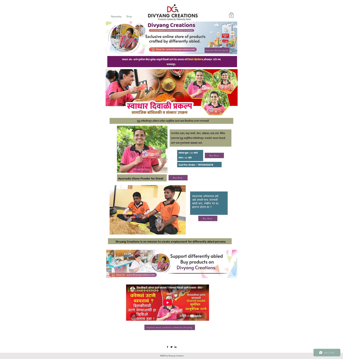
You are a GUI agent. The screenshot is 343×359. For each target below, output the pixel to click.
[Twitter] (171, 347)
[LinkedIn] (175, 347)
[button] (231, 15)
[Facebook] (167, 347)
